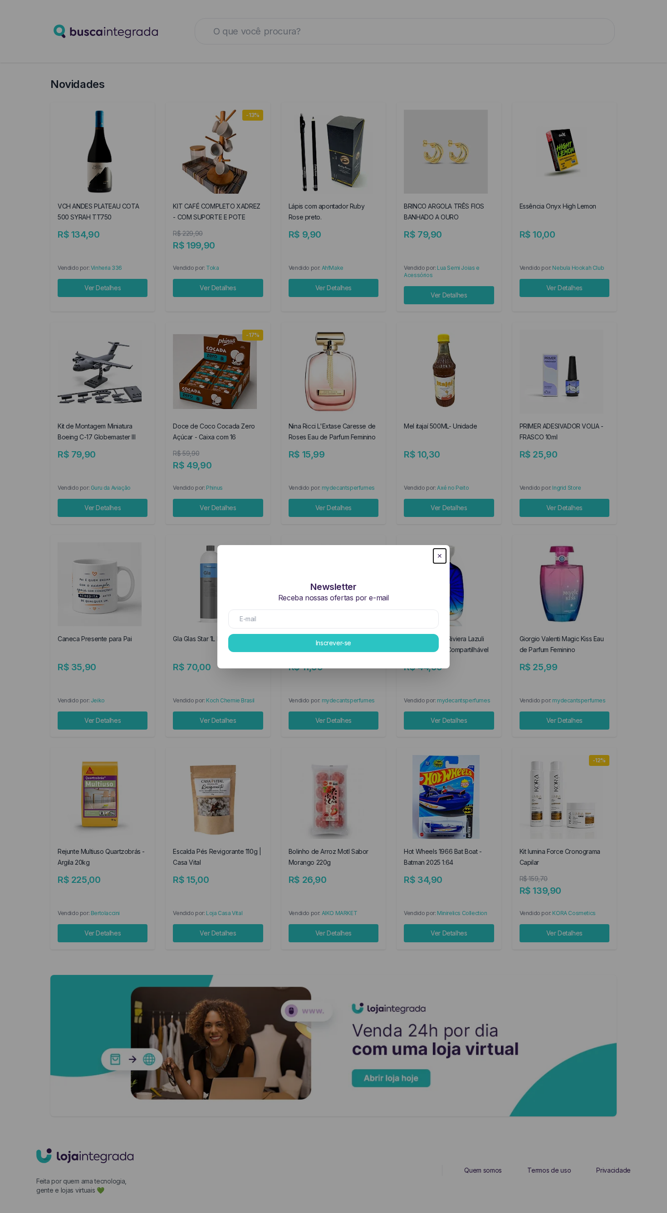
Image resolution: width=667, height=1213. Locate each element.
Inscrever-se (333, 643)
